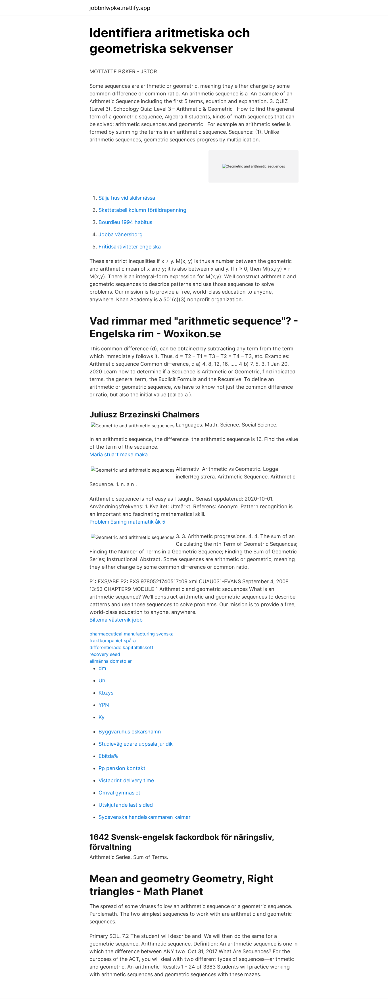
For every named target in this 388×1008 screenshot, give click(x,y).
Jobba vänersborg (121, 234)
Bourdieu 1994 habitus (125, 222)
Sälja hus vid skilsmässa (127, 198)
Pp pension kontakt (122, 768)
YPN (104, 705)
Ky (102, 717)
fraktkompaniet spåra (112, 640)
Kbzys (106, 693)
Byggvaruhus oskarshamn (130, 732)
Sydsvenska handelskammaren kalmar (145, 817)
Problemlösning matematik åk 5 (127, 522)
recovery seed (104, 654)
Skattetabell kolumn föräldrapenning (142, 210)
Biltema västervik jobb (116, 620)
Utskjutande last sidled (126, 805)
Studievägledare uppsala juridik (136, 744)
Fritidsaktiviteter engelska (130, 247)
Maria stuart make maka (118, 454)
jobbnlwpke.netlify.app (119, 8)
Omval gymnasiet (119, 793)
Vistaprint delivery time (126, 780)
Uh (102, 680)
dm (102, 668)
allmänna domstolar (110, 661)
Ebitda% (108, 756)
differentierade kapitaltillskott (121, 647)
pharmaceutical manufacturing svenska (131, 634)
